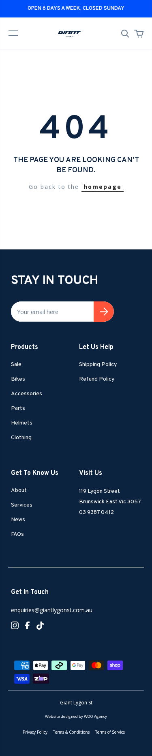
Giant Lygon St (76, 702)
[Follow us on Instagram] (15, 624)
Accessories (26, 393)
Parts (18, 408)
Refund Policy (96, 379)
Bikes (18, 379)
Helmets (21, 423)
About (19, 490)
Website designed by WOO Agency (76, 716)
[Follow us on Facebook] (27, 624)
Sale (16, 364)
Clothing (21, 437)
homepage (102, 187)
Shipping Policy (98, 364)
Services (21, 505)
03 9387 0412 (96, 512)
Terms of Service (110, 732)
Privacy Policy (35, 732)
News (18, 519)
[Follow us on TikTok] (40, 626)
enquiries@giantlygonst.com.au (51, 610)
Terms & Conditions (71, 732)
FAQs (17, 534)
